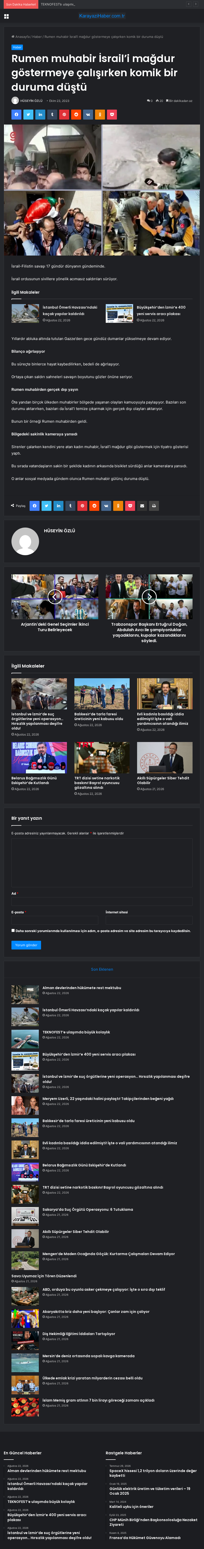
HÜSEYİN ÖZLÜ (31, 101)
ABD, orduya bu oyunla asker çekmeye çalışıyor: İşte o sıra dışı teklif (104, 1289)
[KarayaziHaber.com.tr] (102, 15)
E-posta (18, 912)
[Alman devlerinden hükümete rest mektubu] (25, 994)
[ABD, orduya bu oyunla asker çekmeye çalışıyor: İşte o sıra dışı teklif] (25, 1296)
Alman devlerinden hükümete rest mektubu (82, 987)
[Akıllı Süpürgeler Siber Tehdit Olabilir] (165, 757)
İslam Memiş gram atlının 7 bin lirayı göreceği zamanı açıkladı (98, 1400)
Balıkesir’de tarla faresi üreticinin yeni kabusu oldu (98, 716)
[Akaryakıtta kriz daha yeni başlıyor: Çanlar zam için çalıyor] (25, 1318)
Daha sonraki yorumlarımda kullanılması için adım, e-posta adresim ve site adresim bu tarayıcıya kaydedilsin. (103, 931)
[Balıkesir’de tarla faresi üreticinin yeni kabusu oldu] (102, 694)
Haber (37, 37)
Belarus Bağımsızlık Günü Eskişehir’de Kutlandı (34, 780)
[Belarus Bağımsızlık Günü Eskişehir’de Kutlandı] (39, 757)
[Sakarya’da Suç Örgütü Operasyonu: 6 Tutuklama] (25, 1216)
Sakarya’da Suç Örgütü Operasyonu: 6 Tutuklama (88, 1209)
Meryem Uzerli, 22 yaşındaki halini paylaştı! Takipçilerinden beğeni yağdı (108, 1098)
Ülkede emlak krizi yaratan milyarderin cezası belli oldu (93, 1378)
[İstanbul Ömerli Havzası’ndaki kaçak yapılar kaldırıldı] (25, 313)
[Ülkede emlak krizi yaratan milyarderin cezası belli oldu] (25, 1385)
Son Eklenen (102, 969)
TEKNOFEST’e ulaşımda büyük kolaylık (70, 4)
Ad (14, 893)
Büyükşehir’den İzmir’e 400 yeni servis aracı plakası (89, 1054)
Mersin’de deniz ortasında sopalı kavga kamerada (89, 1355)
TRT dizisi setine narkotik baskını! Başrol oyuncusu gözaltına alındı (97, 783)
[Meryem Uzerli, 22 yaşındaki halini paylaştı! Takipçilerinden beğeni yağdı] (25, 1105)
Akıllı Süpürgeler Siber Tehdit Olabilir (163, 780)
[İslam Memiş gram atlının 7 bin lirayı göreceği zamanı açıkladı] (25, 1407)
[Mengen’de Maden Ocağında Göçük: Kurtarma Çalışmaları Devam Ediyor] (25, 1260)
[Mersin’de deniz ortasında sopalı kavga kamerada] (25, 1362)
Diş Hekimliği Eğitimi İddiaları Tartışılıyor (79, 1333)
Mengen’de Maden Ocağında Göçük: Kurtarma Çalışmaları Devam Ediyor (109, 1253)
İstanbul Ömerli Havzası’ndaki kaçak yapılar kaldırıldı (91, 1010)
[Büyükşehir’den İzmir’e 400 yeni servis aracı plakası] (119, 313)
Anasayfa (22, 37)
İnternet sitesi (117, 912)
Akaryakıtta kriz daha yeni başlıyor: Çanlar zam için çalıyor (96, 1311)
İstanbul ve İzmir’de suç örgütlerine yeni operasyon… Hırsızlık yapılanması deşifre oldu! (37, 721)
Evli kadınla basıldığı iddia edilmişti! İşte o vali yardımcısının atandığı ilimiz (162, 719)
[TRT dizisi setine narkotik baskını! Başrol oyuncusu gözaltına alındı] (102, 757)
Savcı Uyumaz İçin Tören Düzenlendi (44, 1276)
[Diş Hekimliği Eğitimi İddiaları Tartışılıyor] (25, 1340)
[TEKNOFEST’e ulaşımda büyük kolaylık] (25, 1039)
